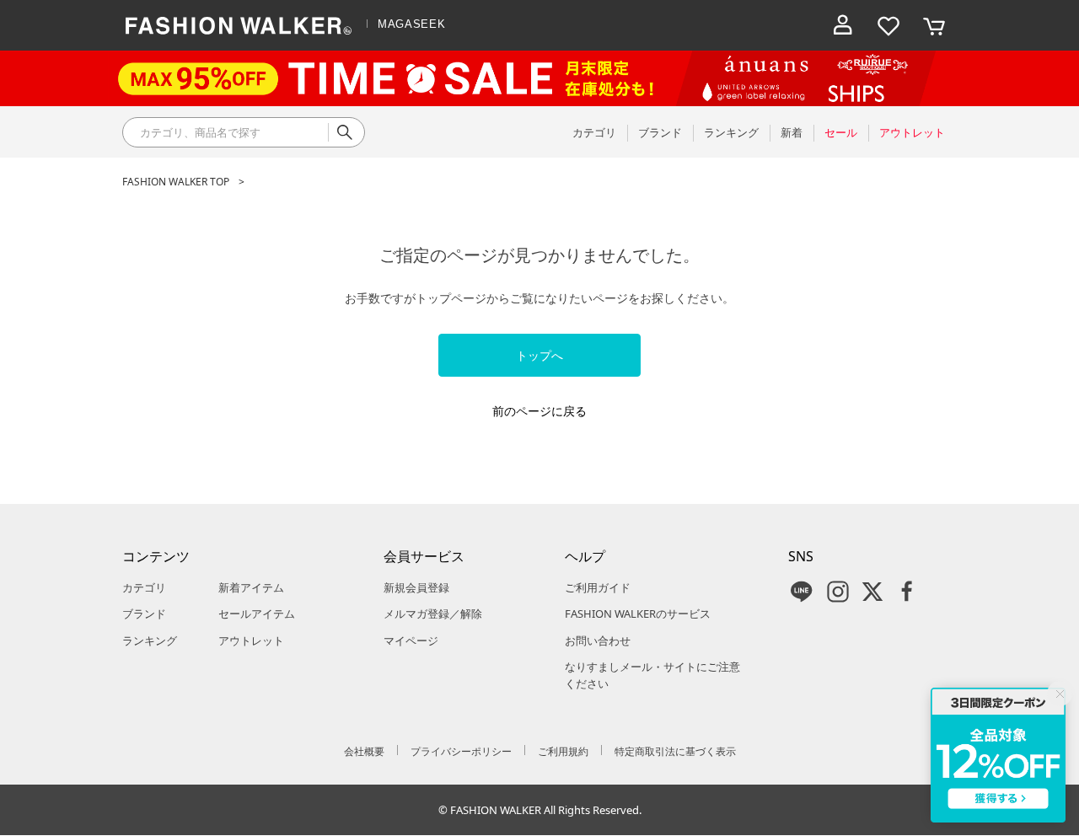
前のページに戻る (539, 411)
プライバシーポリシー (461, 751)
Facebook (907, 591)
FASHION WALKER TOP (175, 181)
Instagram (838, 591)
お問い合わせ (598, 640)
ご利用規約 (563, 751)
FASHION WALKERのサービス (638, 613)
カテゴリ (144, 587)
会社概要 (364, 751)
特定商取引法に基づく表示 (675, 751)
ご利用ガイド (598, 587)
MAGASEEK (411, 24)
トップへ (539, 355)
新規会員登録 (416, 587)
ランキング (149, 640)
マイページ (411, 640)
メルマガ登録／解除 (433, 613)
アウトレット (251, 640)
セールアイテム (256, 613)
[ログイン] (843, 25)
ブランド (144, 613)
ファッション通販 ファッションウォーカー (239, 25)
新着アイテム (251, 587)
